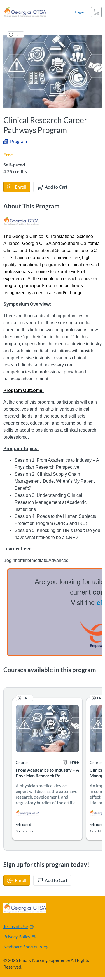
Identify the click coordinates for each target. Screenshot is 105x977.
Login (79, 12)
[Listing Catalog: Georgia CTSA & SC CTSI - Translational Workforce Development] (21, 221)
